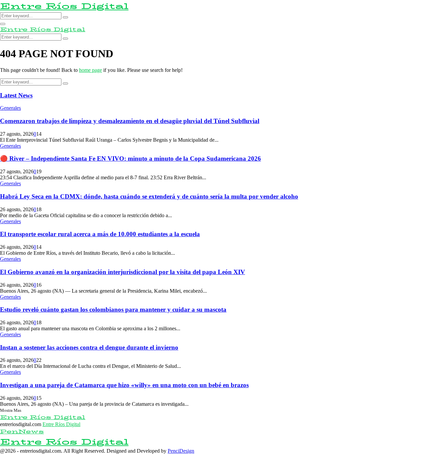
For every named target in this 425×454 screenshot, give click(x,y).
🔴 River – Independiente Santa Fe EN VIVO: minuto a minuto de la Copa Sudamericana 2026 (130, 158)
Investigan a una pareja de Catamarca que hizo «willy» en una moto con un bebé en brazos (124, 384)
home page (90, 70)
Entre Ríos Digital (64, 6)
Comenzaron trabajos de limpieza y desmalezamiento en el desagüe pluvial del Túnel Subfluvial (129, 120)
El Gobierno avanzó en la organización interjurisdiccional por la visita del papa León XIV (122, 271)
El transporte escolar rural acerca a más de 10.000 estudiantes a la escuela (100, 233)
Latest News (16, 95)
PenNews (22, 431)
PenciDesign (181, 451)
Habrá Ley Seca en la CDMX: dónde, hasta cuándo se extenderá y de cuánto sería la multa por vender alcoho (149, 196)
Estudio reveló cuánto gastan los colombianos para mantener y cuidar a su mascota (113, 309)
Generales (10, 108)
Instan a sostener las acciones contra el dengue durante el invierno (89, 347)
